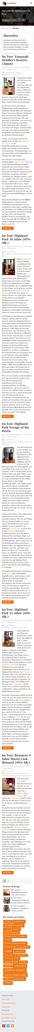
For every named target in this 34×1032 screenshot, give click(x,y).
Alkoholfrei (8, 921)
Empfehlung (8, 254)
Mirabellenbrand (22, 955)
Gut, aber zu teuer (10, 442)
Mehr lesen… (7, 228)
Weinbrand (8, 978)
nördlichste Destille (9, 665)
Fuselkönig (11, 3)
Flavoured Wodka (11, 936)
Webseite (11, 531)
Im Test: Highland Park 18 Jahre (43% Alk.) (16, 239)
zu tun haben (15, 528)
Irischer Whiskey (10, 947)
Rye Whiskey (8, 965)
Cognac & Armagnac (11, 932)
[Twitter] (9, 1026)
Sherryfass (7, 74)
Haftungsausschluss (8, 1003)
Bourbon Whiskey (14, 925)
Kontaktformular (8, 1014)
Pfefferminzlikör (11, 962)
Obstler (16, 958)
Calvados (16, 929)
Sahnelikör (20, 966)
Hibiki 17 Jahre (19, 162)
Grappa (22, 936)
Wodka (8, 983)
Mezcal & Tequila (9, 955)
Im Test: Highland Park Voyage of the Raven (15, 427)
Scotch (9, 573)
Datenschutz (6, 1007)
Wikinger (26, 672)
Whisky (19, 781)
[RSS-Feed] (13, 1026)
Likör (8, 951)
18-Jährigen (15, 798)
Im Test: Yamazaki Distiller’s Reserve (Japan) (15, 60)
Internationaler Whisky (12, 72)
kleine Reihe (26, 259)
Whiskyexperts (17, 684)
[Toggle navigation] (31, 3)
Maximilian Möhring (14, 67)
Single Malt (16, 74)
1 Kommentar (11, 248)
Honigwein (7, 939)
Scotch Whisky (10, 251)
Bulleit (21, 700)
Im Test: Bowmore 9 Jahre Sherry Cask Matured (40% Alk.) (16, 758)
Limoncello (19, 951)
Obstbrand (8, 958)
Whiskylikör (19, 979)
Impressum (6, 999)
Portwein (23, 961)
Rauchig (16, 254)
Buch (7, 929)
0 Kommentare (12, 69)
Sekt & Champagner (15, 975)
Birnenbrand (19, 921)
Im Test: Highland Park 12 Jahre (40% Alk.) (16, 613)
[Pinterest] (4, 1026)
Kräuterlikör (24, 947)
